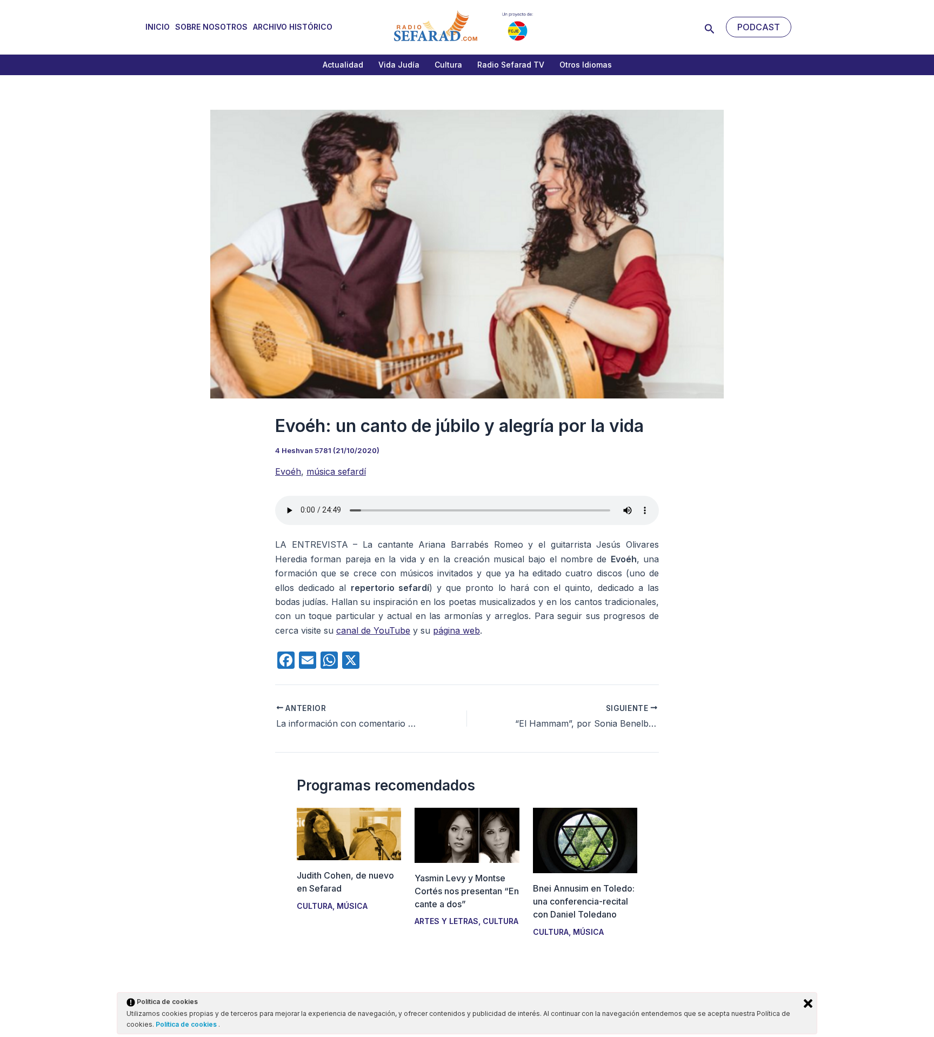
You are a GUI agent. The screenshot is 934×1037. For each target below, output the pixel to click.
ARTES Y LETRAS (446, 921)
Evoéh (288, 471)
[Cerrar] (808, 1003)
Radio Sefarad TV (510, 64)
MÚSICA (352, 905)
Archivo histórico (292, 26)
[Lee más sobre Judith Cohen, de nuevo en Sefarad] (349, 833)
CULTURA (314, 905)
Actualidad (343, 64)
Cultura (448, 64)
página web (456, 630)
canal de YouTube (373, 630)
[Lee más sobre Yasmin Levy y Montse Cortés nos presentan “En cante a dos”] (467, 834)
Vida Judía (398, 64)
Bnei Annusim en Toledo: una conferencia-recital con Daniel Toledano (584, 901)
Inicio (157, 26)
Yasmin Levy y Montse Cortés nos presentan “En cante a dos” (467, 891)
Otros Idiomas (585, 64)
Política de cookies (187, 1024)
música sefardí (336, 471)
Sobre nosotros (211, 26)
